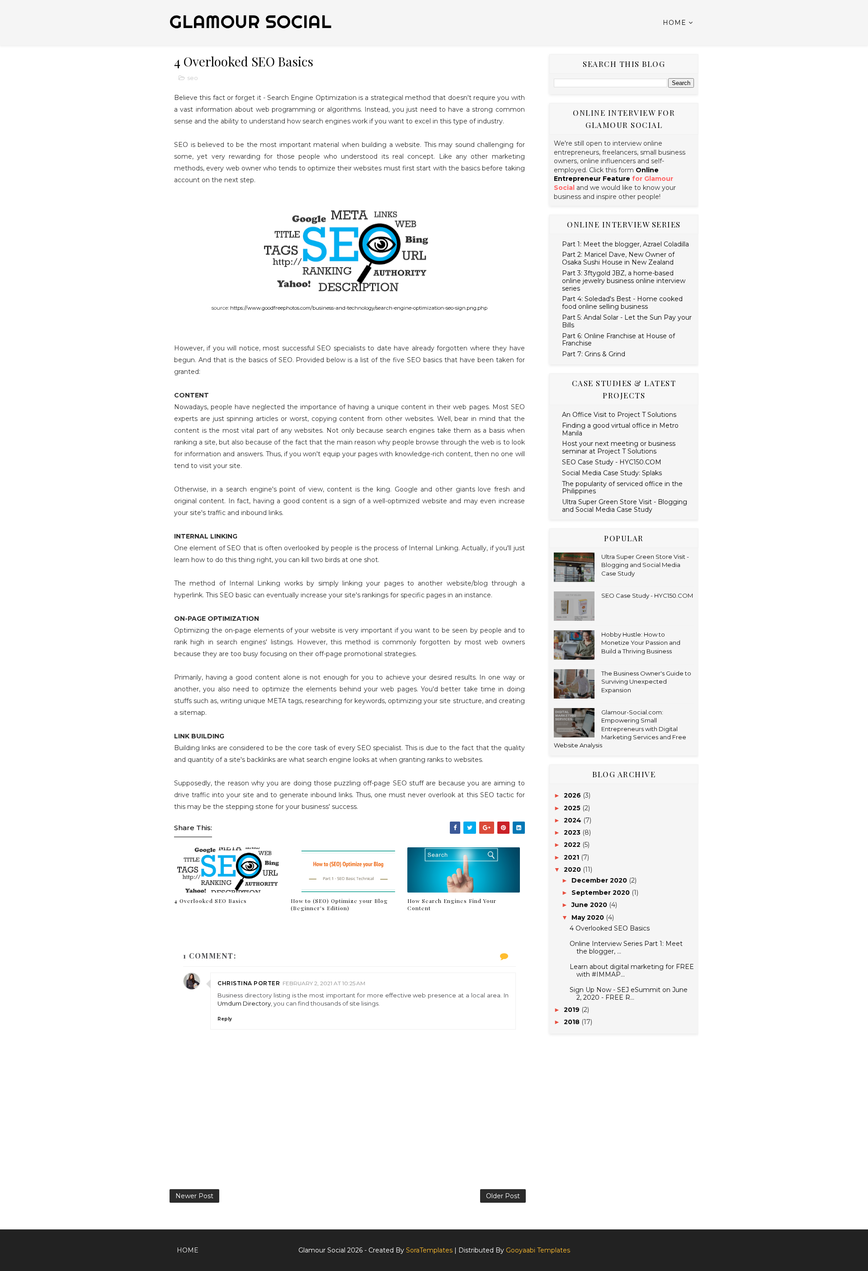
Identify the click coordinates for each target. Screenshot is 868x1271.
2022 (573, 845)
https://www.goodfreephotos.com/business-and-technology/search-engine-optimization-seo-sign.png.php (358, 308)
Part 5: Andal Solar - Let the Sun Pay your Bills (627, 321)
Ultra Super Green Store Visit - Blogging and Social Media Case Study (624, 506)
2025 (573, 808)
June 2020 (590, 905)
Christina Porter (248, 983)
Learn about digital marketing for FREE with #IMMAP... (632, 970)
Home (674, 23)
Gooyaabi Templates (538, 1250)
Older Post (503, 1196)
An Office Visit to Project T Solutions (619, 415)
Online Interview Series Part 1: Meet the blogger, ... (626, 947)
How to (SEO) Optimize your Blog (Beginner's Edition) (339, 904)
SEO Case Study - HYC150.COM (611, 462)
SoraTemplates (429, 1250)
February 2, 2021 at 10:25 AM (324, 983)
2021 (572, 857)
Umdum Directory (244, 1003)
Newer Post (194, 1196)
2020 (573, 869)
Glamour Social (251, 21)
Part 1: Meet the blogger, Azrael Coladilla (625, 244)
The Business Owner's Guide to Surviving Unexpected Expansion (646, 681)
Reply (224, 1019)
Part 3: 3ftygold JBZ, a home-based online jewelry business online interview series (623, 281)
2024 (573, 820)
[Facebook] (687, 1246)
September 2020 (601, 892)
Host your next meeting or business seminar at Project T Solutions (618, 447)
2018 (572, 1022)
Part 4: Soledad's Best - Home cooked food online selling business (622, 303)
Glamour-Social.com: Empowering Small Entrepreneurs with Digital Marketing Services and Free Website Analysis (620, 729)
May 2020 (588, 917)
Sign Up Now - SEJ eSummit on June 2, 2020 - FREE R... (629, 994)
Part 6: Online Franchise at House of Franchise (618, 340)
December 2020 (600, 880)
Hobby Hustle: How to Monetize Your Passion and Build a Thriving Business (640, 642)
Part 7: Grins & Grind (593, 354)
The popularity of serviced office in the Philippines (622, 488)
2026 (573, 795)
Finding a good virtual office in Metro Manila (620, 429)
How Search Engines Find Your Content (451, 904)
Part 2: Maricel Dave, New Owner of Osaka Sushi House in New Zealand (618, 258)
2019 (572, 1010)
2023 (573, 832)
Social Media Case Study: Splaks (612, 473)
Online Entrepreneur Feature (606, 174)
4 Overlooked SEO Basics (210, 900)
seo (192, 77)
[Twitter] (694, 1246)
